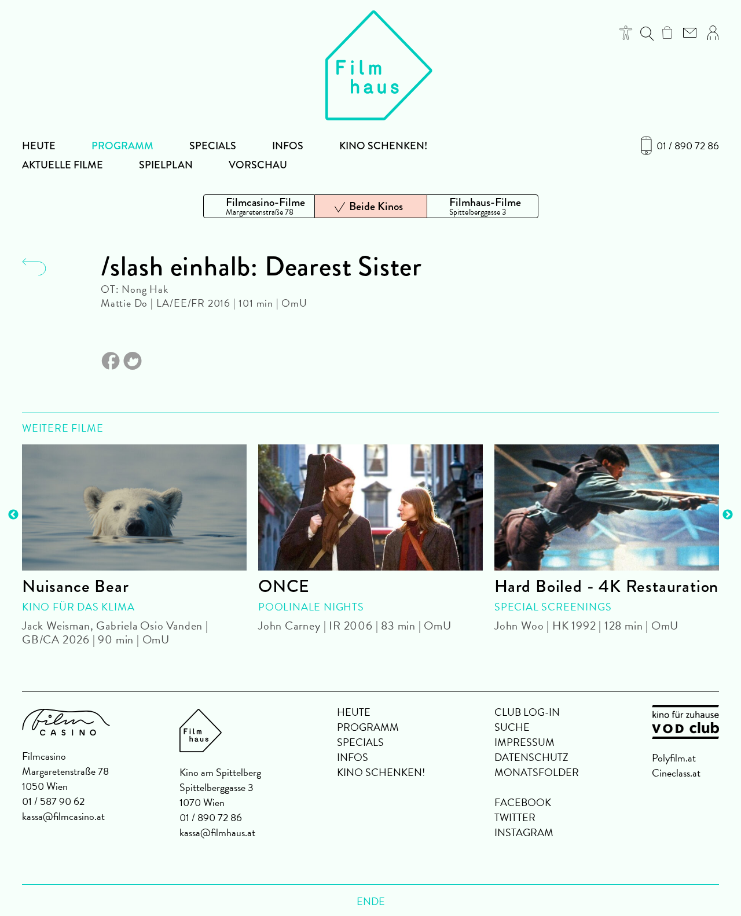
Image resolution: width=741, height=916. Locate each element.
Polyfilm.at (674, 758)
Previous (13, 515)
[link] (667, 32)
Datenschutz (531, 757)
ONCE (284, 586)
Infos (287, 145)
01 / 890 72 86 (687, 146)
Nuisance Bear (75, 586)
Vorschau (258, 165)
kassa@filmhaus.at (217, 832)
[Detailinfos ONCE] (370, 507)
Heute (39, 145)
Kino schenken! (383, 145)
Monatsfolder (536, 772)
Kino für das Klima (78, 607)
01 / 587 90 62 (53, 801)
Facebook (522, 802)
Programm (122, 145)
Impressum (524, 742)
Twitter (514, 817)
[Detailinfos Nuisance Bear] (134, 507)
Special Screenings (552, 607)
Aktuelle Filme (62, 165)
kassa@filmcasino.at (63, 816)
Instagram (523, 832)
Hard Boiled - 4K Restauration (606, 586)
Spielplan (166, 165)
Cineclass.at (676, 773)
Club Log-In (527, 712)
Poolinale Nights (311, 607)
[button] (626, 32)
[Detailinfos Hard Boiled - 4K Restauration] (606, 507)
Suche (512, 727)
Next (727, 515)
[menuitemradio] (259, 206)
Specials (212, 145)
